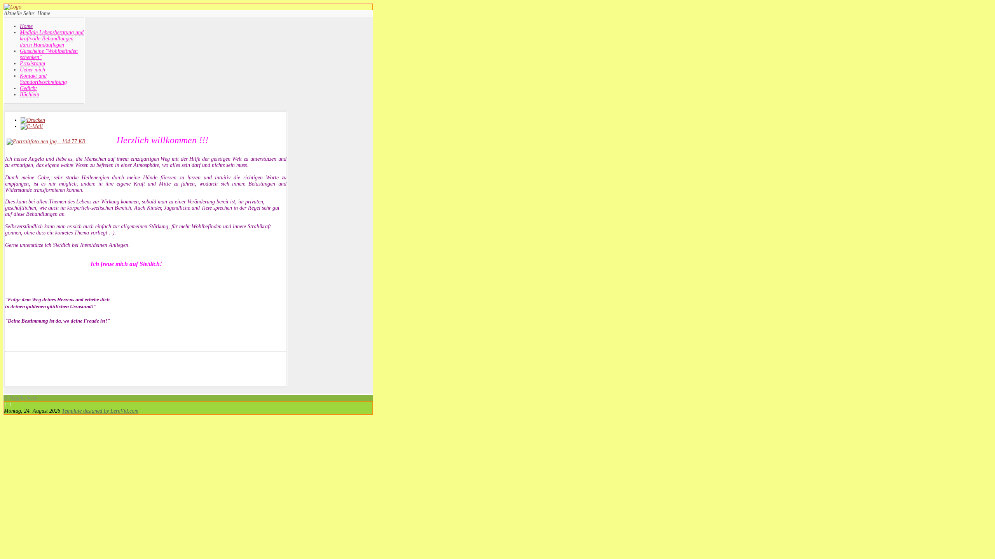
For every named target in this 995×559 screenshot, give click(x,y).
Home (26, 26)
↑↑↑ (8, 405)
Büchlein (29, 94)
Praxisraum (32, 63)
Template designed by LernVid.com (100, 411)
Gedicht (28, 88)
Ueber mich (32, 70)
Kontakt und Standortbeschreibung (43, 79)
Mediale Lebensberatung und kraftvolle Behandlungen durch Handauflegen (52, 39)
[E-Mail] (32, 126)
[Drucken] (33, 120)
